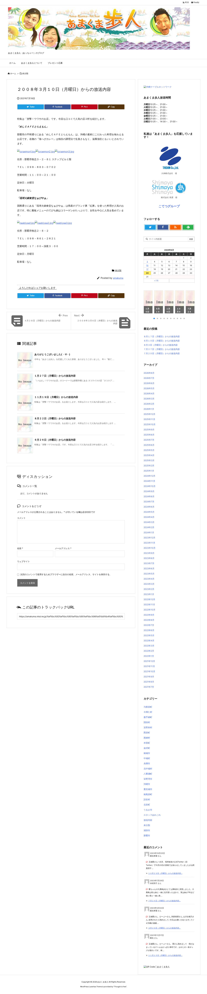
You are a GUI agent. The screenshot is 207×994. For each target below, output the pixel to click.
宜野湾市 (148, 779)
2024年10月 (149, 486)
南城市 (147, 753)
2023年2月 (149, 589)
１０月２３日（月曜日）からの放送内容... (165, 873)
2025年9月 (149, 429)
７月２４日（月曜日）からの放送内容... (164, 901)
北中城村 (148, 768)
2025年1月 (149, 470)
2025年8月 (149, 434)
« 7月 (156, 280)
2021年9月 (149, 676)
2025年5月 (149, 450)
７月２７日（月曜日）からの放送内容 (162, 349)
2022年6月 (149, 630)
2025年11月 (149, 419)
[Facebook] (163, 227)
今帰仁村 (148, 712)
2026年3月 (149, 398)
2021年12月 (149, 661)
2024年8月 (149, 496)
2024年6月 (149, 506)
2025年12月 (149, 414)
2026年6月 (149, 383)
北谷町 (147, 804)
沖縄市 (147, 784)
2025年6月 (149, 445)
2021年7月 (149, 687)
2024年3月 (149, 522)
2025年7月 (149, 439)
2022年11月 (149, 604)
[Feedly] (188, 227)
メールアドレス (63, 548)
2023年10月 (149, 548)
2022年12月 (149, 599)
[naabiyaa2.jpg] (44, 222)
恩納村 (147, 737)
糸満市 (147, 763)
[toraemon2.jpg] (45, 151)
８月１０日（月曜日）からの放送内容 (162, 340)
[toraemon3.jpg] (64, 151)
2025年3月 (149, 460)
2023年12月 (149, 537)
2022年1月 (149, 656)
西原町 (147, 732)
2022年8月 (149, 620)
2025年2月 (149, 465)
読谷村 (147, 799)
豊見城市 (148, 789)
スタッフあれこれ (152, 815)
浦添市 (147, 830)
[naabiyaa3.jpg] (62, 222)
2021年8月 (149, 681)
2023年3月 (149, 584)
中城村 (147, 758)
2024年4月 (149, 517)
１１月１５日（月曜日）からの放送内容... (165, 955)
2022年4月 (149, 640)
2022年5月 (149, 635)
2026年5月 (149, 388)
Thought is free (120, 987)
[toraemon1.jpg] (26, 151)
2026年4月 (149, 393)
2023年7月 (149, 563)
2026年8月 (149, 373)
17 (147, 269)
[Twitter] (150, 227)
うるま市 (148, 809)
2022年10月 (149, 609)
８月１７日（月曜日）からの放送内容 (162, 336)
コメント (21, 518)
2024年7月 (149, 501)
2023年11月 (149, 542)
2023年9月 (149, 553)
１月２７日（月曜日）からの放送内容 (55, 375)
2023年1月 (149, 594)
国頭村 (147, 722)
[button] (148, 302)
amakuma (118, 278)
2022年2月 (149, 650)
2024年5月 (149, 512)
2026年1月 (149, 409)
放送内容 (148, 820)
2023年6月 (149, 568)
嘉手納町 (148, 717)
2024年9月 (149, 491)
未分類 (25, 73)
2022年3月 (149, 645)
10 (147, 265)
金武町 (147, 748)
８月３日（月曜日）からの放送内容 (161, 345)
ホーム (13, 73)
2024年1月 (149, 532)
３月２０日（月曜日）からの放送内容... (164, 928)
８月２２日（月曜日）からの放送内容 (55, 418)
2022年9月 (149, 614)
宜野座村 (148, 727)
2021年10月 (149, 671)
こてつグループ (169, 206)
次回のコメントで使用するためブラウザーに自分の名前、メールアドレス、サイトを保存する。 (66, 574)
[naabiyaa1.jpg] (26, 222)
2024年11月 (149, 481)
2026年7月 (149, 378)
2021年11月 (149, 666)
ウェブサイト (23, 561)
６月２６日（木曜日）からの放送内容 (55, 439)
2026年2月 (149, 403)
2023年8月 (149, 558)
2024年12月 (149, 476)
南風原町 (148, 794)
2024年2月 (149, 527)
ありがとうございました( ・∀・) (52, 354)
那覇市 (147, 835)
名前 (20, 548)
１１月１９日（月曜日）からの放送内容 (56, 397)
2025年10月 (149, 424)
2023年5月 (149, 573)
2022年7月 (149, 625)
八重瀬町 (148, 773)
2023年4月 (149, 578)
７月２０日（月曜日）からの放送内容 (162, 353)
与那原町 (148, 707)
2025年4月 (149, 455)
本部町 (147, 743)
